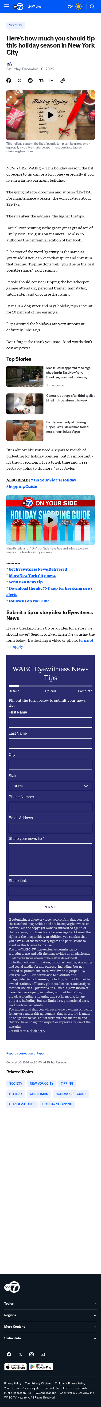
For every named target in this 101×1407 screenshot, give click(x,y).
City (12, 755)
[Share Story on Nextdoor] (41, 80)
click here (37, 1030)
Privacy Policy (12, 1383)
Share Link (18, 881)
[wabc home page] (12, 1287)
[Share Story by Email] (52, 80)
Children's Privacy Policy (70, 1383)
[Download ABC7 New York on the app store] (15, 1367)
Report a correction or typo (24, 1053)
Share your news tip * (26, 839)
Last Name (18, 733)
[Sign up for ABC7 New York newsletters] (42, 1354)
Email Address (21, 818)
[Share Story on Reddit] (30, 80)
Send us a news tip (26, 582)
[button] (7, 6)
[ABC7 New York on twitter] (20, 1354)
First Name (18, 712)
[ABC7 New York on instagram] (31, 1354)
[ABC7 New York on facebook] (9, 1354)
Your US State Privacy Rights (21, 1388)
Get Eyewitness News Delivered (37, 569)
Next (50, 906)
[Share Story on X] (19, 80)
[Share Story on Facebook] (9, 80)
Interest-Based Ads (75, 1388)
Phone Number (21, 797)
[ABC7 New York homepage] (18, 6)
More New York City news (32, 575)
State (13, 776)
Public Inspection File (17, 1392)
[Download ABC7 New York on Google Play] (41, 1367)
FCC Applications (45, 1392)
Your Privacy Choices (38, 1383)
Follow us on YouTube (29, 601)
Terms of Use (51, 1388)
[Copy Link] (63, 80)
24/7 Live (35, 6)
